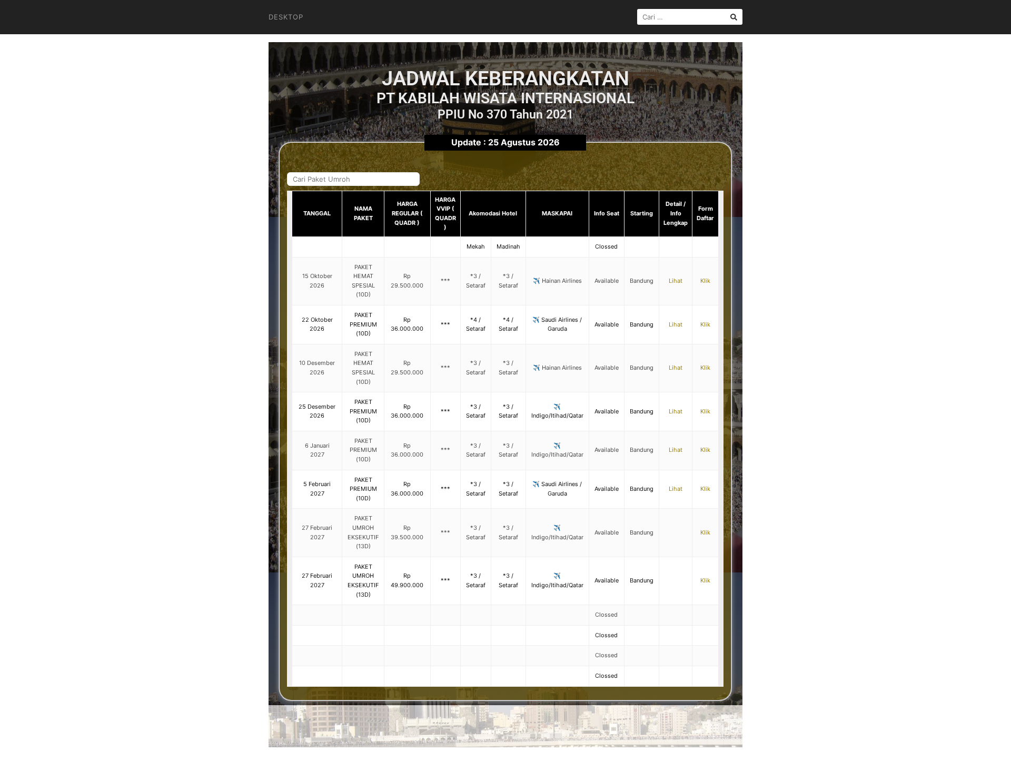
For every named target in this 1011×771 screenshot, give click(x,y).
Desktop (286, 17)
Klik (705, 280)
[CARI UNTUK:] (689, 17)
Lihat (675, 280)
